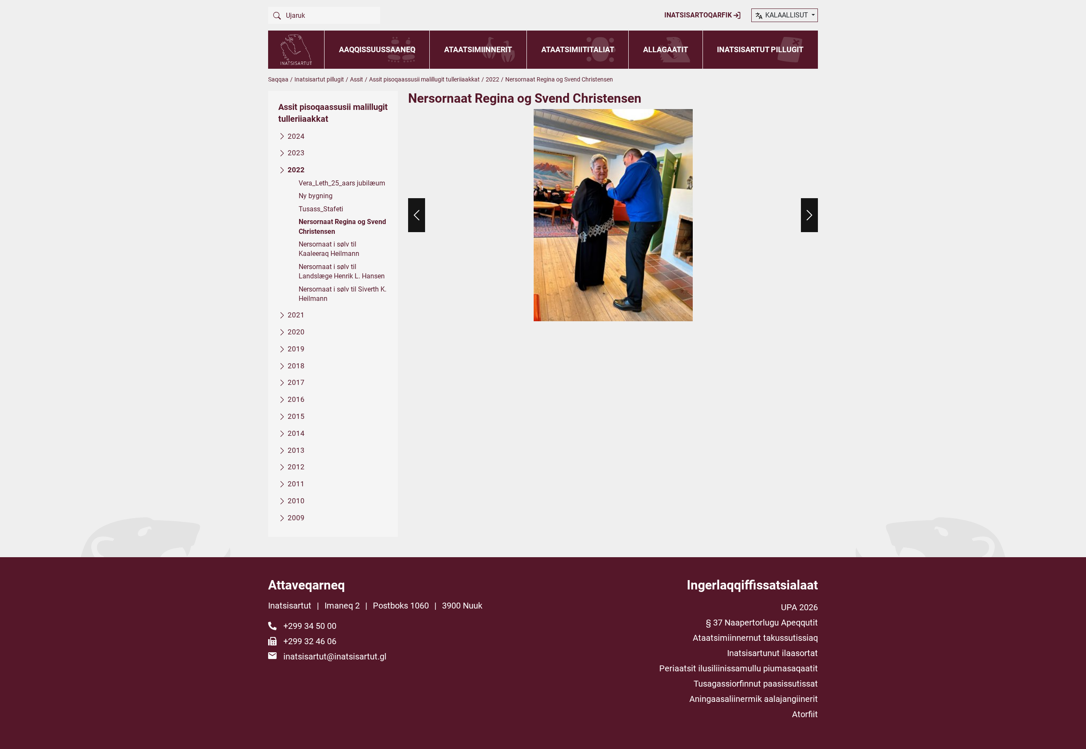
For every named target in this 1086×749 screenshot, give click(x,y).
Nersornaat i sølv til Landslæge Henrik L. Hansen (342, 271)
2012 (296, 467)
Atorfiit (805, 714)
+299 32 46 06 (309, 641)
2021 (296, 315)
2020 (296, 332)
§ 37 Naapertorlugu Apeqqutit (762, 622)
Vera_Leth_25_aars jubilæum (342, 183)
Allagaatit (665, 49)
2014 (296, 433)
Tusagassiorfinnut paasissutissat (756, 684)
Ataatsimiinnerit (478, 49)
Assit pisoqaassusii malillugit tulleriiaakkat (424, 79)
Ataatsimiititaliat (577, 49)
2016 (296, 399)
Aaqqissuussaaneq (377, 49)
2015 (296, 416)
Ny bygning (316, 196)
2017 (296, 382)
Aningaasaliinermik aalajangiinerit (753, 699)
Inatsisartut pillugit (760, 49)
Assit (356, 79)
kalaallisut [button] (787, 15)
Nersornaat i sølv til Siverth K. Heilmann (342, 294)
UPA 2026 (799, 607)
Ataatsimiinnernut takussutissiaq (755, 638)
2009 (296, 517)
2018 (296, 366)
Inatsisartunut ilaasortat (772, 653)
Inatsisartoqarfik (698, 15)
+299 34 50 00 (309, 626)
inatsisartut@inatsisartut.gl (334, 656)
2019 (296, 349)
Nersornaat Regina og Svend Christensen (342, 226)
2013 (296, 450)
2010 (296, 501)
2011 (296, 484)
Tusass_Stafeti (321, 209)
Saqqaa (278, 79)
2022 (492, 79)
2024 (296, 136)
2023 (296, 153)
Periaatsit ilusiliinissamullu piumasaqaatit (738, 668)
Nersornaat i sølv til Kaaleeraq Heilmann (329, 249)
